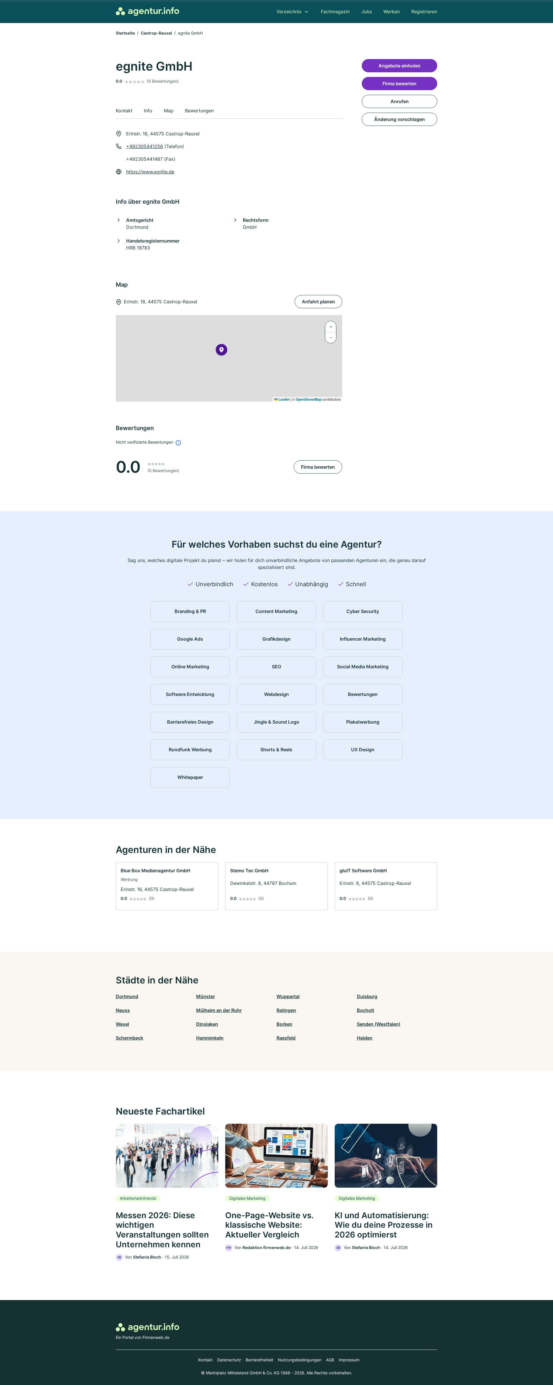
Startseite (125, 33)
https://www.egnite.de (150, 172)
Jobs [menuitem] (366, 11)
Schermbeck (129, 1038)
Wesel (122, 1024)
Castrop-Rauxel (156, 33)
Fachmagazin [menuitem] (335, 11)
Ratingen (286, 1010)
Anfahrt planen (318, 301)
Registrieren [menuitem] (424, 11)
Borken (284, 1024)
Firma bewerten (318, 467)
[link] (167, 886)
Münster (205, 996)
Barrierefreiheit (259, 1359)
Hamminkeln (210, 1038)
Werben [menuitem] (391, 11)
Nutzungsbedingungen (299, 1359)
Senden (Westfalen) (378, 1024)
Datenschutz (229, 1359)
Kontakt (205, 1359)
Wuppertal (288, 996)
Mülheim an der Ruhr (219, 1010)
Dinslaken (207, 1024)
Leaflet (284, 399)
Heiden (364, 1038)
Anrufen (400, 101)
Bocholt (365, 1010)
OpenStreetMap (308, 399)
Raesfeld (286, 1038)
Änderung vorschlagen (399, 119)
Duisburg (367, 996)
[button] (221, 350)
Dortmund (127, 996)
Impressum (349, 1359)
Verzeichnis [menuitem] (288, 11)
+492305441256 (144, 146)
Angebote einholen (399, 66)
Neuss (123, 1010)
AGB (330, 1359)
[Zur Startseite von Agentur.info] (147, 11)
